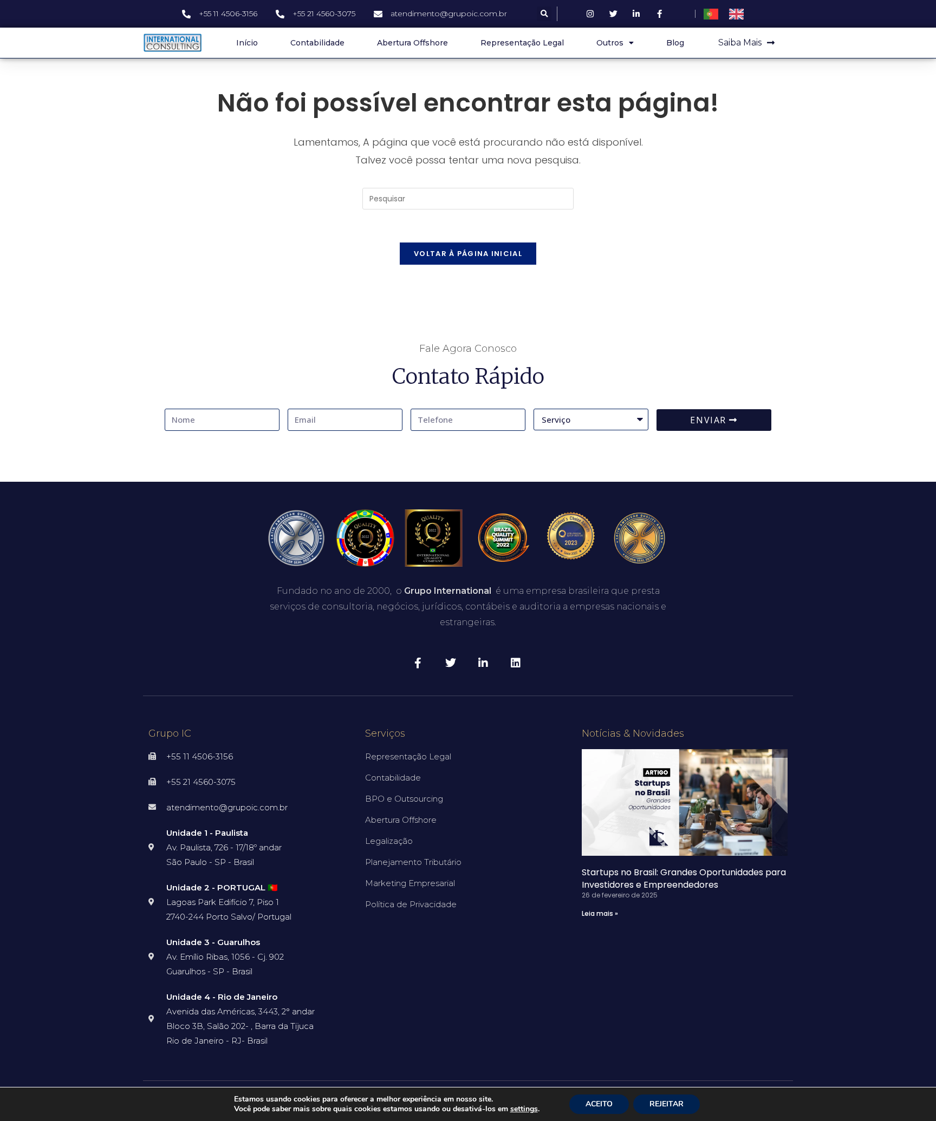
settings (524, 1109)
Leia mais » (600, 913)
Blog (675, 43)
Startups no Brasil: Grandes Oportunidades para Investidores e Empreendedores (684, 878)
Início (247, 43)
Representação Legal (522, 43)
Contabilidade (317, 43)
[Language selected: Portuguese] (729, 14)
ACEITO (599, 1104)
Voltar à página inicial (468, 253)
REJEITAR (666, 1104)
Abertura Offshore (412, 43)
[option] (739, 14)
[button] (544, 13)
